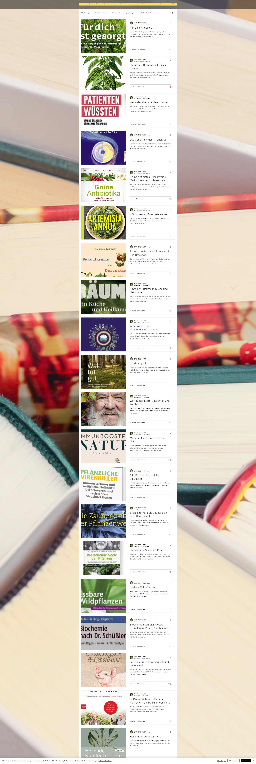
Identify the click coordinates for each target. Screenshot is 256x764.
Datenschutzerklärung (105, 761)
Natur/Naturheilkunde (101, 13)
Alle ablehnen (233, 761)
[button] (172, 13)
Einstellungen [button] (221, 761)
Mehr (156, 13)
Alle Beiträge (85, 13)
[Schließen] (253, 760)
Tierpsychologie (129, 13)
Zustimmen (246, 761)
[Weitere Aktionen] (171, 23)
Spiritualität (116, 13)
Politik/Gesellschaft (144, 13)
